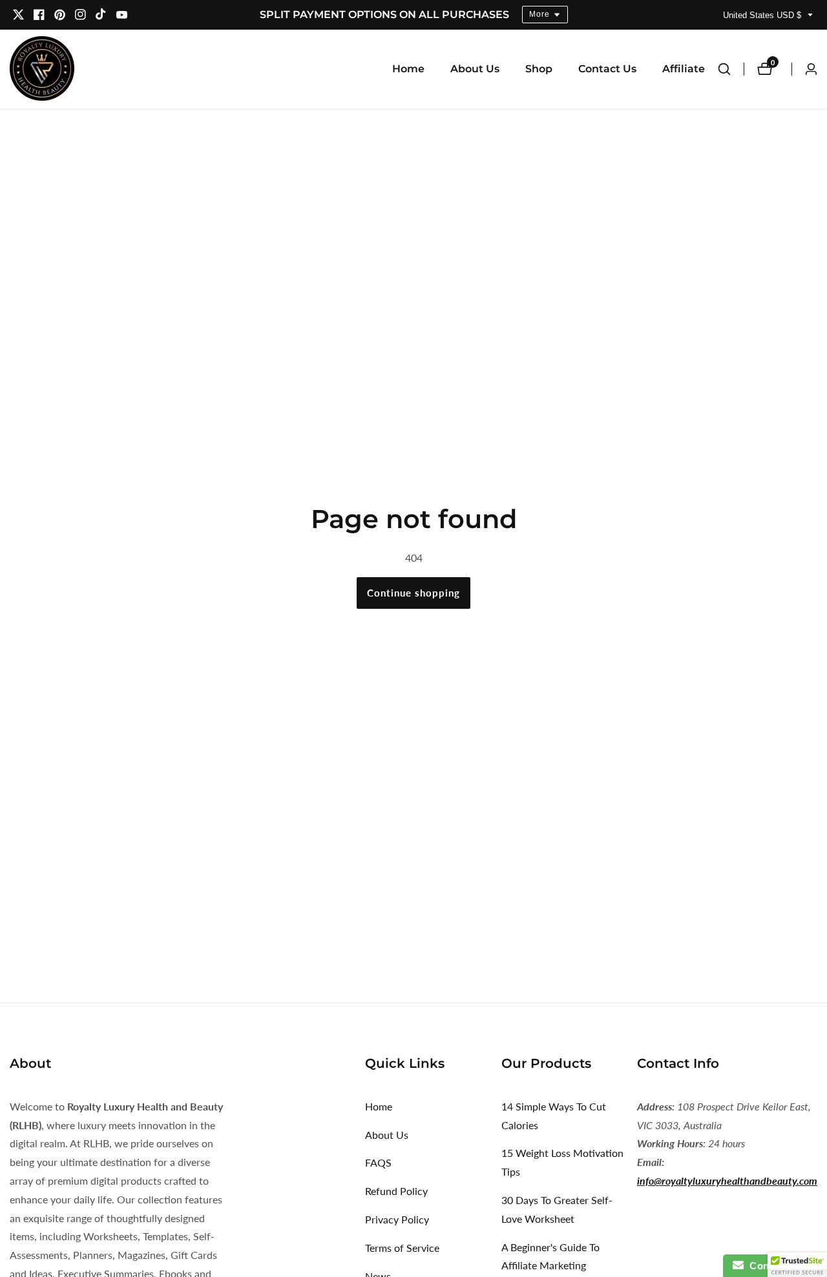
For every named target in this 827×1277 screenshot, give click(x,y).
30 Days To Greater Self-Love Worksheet (556, 1209)
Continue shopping (413, 592)
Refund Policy (396, 1191)
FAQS (378, 1162)
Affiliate (683, 69)
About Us (474, 69)
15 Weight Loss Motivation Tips (562, 1162)
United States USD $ (763, 15)
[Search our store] (731, 69)
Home (408, 69)
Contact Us (607, 69)
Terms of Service (402, 1247)
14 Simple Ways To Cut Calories (553, 1115)
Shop (538, 69)
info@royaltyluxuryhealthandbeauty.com (727, 1180)
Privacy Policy (397, 1219)
